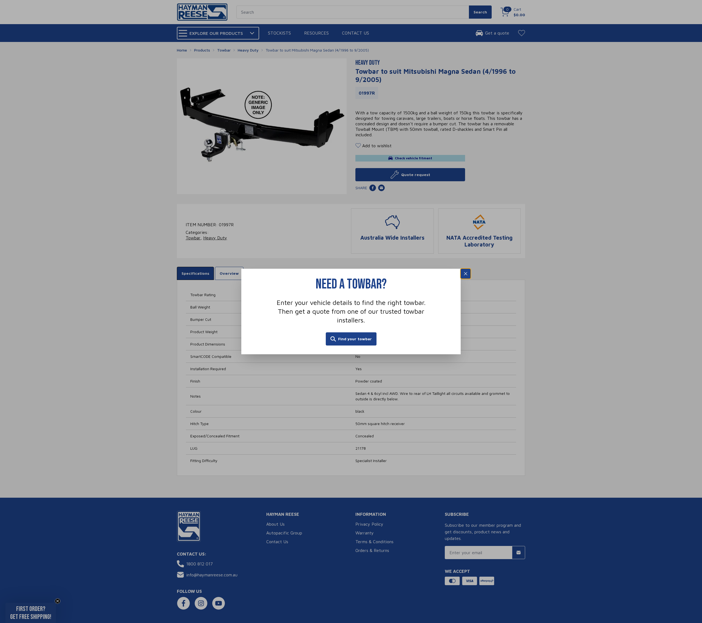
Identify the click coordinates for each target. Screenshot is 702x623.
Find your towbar (355, 338)
